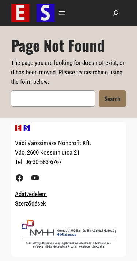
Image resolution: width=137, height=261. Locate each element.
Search (112, 98)
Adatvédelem (31, 194)
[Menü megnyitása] (62, 12)
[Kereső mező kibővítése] (116, 13)
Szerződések (30, 203)
